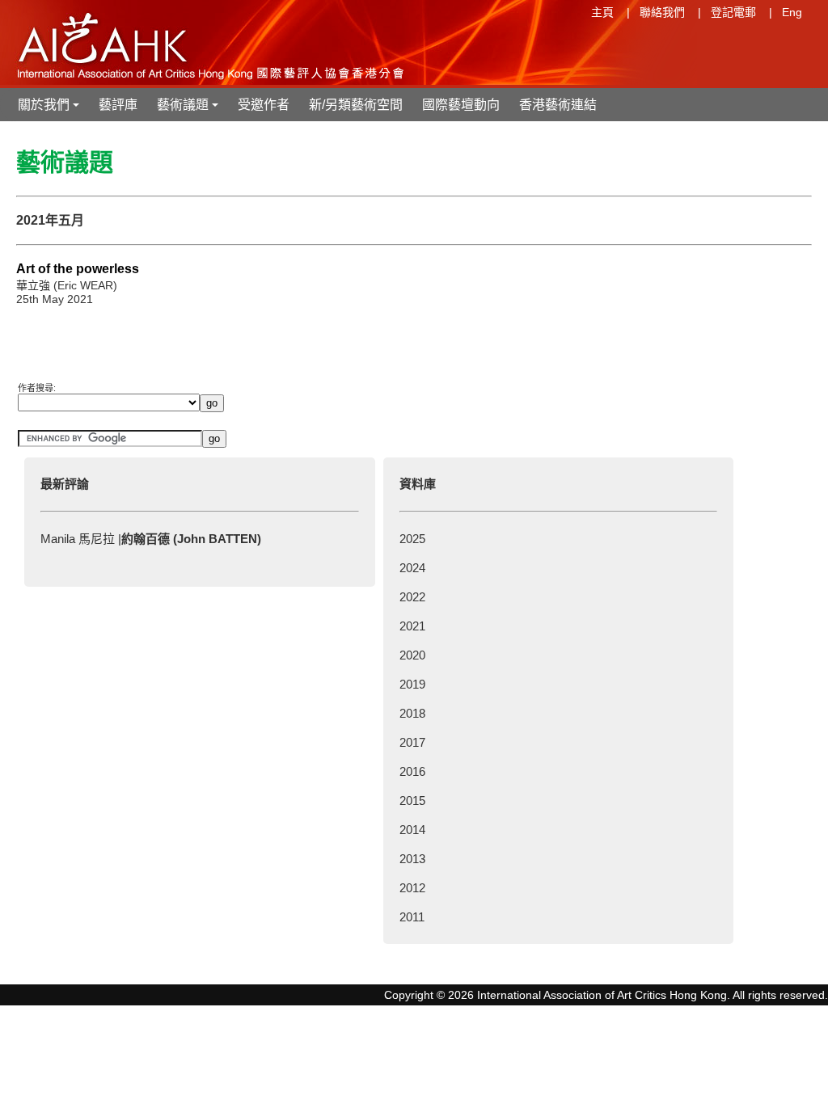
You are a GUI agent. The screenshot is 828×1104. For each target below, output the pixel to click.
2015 (412, 800)
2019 (412, 684)
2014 (412, 829)
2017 (412, 742)
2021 (412, 626)
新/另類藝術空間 (356, 105)
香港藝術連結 (558, 105)
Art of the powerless (77, 269)
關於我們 (50, 109)
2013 (412, 859)
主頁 (602, 12)
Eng (792, 12)
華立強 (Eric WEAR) (66, 285)
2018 (412, 713)
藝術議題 (189, 109)
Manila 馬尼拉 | (150, 539)
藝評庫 (118, 105)
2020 (412, 655)
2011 (412, 917)
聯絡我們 (662, 12)
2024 (412, 568)
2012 (412, 888)
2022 (412, 597)
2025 (412, 539)
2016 (412, 771)
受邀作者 (263, 105)
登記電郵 (733, 12)
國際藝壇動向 (461, 105)
